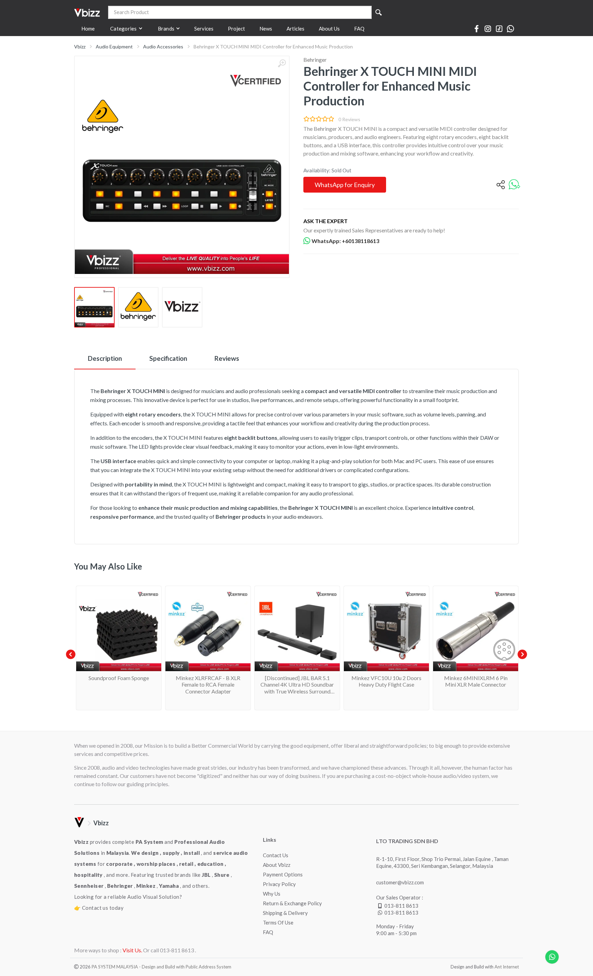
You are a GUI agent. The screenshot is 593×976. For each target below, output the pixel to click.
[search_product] (378, 12)
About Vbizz (276, 865)
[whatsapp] (514, 185)
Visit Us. (132, 950)
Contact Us (275, 855)
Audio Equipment (114, 46)
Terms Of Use (278, 922)
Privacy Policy (279, 884)
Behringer (315, 59)
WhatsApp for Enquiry (345, 184)
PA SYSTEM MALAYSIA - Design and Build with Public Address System (161, 966)
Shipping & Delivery (285, 913)
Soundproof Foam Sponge (119, 678)
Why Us (271, 894)
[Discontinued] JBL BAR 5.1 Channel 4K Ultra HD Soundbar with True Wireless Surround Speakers (297, 688)
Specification (168, 358)
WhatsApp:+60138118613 (345, 241)
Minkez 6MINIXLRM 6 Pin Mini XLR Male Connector (476, 681)
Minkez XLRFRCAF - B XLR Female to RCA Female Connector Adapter (208, 684)
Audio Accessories (163, 46)
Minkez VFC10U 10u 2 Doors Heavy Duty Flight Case (386, 681)
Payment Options (283, 874)
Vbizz (79, 46)
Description (105, 358)
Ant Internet (507, 966)
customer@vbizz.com (400, 882)
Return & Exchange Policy (292, 903)
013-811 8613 (401, 906)
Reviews (226, 358)
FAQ (268, 932)
